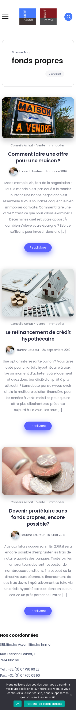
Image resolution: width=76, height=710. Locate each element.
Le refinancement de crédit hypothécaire (38, 335)
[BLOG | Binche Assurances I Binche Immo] (38, 16)
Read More (38, 247)
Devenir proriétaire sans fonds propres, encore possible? (38, 517)
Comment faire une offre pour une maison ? (38, 157)
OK (18, 703)
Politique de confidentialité (44, 703)
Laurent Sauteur (31, 171)
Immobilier (56, 145)
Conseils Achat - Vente (28, 145)
